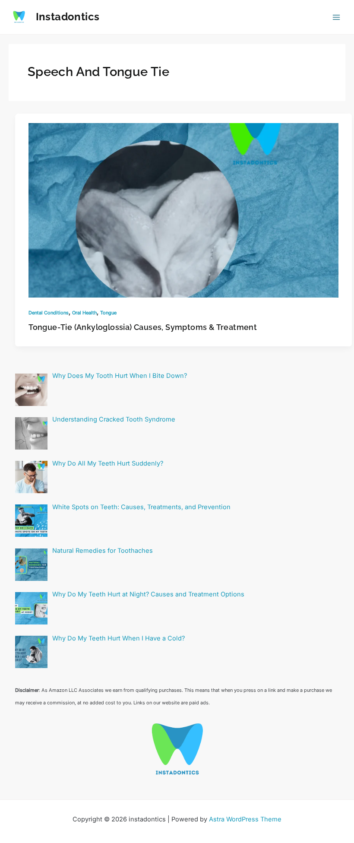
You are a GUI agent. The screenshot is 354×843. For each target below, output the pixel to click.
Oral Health (84, 313)
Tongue (108, 313)
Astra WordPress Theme (245, 819)
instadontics (68, 17)
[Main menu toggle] (336, 17)
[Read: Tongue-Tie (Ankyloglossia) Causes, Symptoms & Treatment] (183, 210)
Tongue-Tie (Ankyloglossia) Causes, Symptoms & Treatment (142, 327)
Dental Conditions (48, 313)
